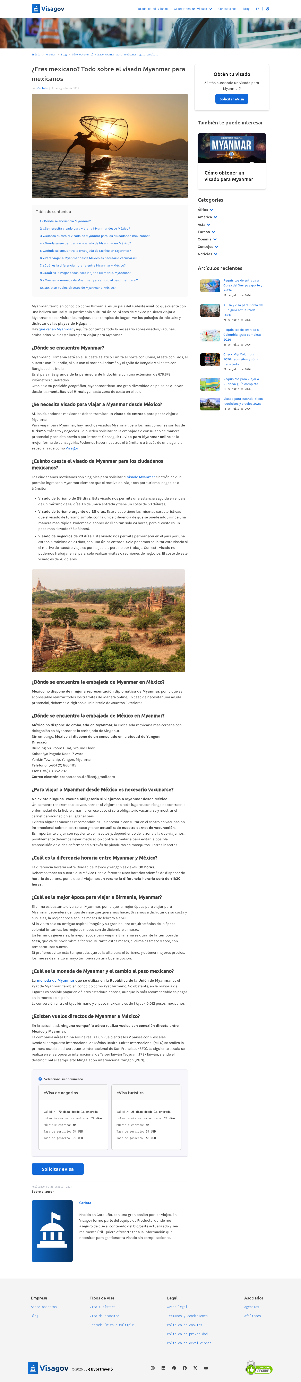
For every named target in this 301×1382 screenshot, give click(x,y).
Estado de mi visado (152, 8)
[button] (262, 8)
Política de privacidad (187, 1334)
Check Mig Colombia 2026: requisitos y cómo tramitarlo (241, 359)
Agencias (251, 1307)
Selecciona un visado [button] (190, 8)
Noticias (205, 254)
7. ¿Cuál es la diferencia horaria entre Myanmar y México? (83, 265)
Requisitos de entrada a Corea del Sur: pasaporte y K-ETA (242, 285)
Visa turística (102, 1307)
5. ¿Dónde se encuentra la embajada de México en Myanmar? (85, 251)
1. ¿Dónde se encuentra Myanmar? (65, 221)
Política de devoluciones (189, 1343)
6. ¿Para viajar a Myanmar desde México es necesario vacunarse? (88, 258)
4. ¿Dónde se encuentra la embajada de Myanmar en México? (85, 243)
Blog (246, 8)
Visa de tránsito (104, 1316)
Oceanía (205, 239)
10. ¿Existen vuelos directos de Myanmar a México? (78, 287)
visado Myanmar (141, 477)
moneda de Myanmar (55, 980)
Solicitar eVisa (58, 1169)
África (203, 209)
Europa (204, 232)
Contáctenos (227, 8)
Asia (201, 224)
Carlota (42, 88)
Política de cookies (184, 1325)
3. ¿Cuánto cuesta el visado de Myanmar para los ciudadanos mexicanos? (95, 236)
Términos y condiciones (187, 1316)
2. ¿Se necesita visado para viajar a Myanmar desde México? (85, 228)
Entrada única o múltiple (112, 1325)
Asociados (254, 1297)
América (205, 217)
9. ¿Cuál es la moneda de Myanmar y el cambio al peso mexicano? (89, 280)
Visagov (72, 448)
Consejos (205, 246)
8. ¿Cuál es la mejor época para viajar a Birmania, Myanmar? (85, 273)
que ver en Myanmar (56, 329)
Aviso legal (177, 1307)
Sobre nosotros (44, 1307)
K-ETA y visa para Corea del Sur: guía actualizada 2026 (243, 310)
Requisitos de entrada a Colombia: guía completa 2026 (242, 334)
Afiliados (252, 1316)
